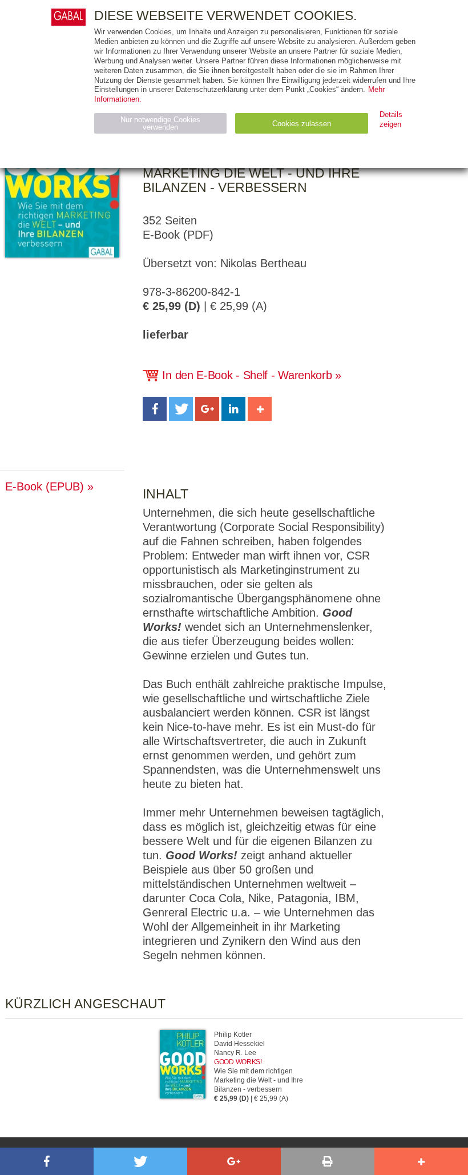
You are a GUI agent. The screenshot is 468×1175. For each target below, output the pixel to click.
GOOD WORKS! (238, 1062)
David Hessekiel (239, 1044)
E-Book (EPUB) (44, 486)
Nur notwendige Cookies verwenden (160, 123)
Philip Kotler (233, 1035)
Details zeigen (391, 119)
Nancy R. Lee (235, 1053)
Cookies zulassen (301, 123)
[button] (155, 409)
